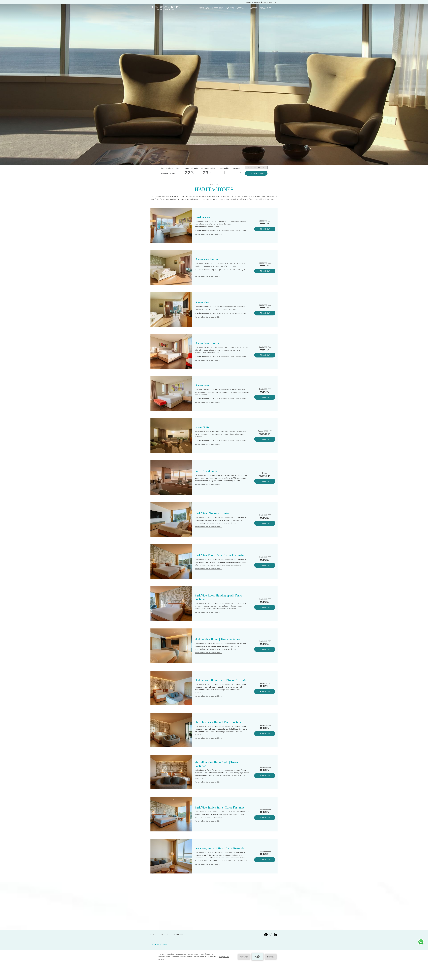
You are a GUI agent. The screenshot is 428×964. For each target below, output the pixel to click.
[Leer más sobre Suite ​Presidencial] (171, 477)
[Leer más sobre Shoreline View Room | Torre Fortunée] (171, 730)
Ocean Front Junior (207, 343)
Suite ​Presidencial (206, 471)
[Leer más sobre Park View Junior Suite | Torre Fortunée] (171, 814)
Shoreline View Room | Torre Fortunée (219, 722)
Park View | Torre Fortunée (212, 513)
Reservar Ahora (256, 173)
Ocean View (202, 302)
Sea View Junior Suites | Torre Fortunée (219, 848)
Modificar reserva (167, 174)
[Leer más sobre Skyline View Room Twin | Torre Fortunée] (171, 688)
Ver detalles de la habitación (208, 234)
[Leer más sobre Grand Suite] (171, 435)
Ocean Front (203, 385)
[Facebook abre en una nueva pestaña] (266, 934)
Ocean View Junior (206, 259)
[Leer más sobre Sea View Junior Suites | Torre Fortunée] (171, 856)
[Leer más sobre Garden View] (171, 225)
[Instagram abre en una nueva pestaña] (270, 934)
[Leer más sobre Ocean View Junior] (171, 267)
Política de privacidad (172, 935)
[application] (214, 957)
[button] (190, 171)
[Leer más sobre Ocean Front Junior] (171, 351)
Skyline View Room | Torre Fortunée (217, 639)
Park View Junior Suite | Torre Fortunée (220, 807)
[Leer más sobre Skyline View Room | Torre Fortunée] (171, 645)
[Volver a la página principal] (165, 8)
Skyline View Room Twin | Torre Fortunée (221, 680)
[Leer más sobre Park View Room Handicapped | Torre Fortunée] (171, 603)
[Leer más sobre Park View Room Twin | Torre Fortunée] (171, 561)
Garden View (203, 217)
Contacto (155, 935)
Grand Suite (202, 427)
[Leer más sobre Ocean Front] (171, 393)
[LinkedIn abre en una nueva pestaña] (275, 934)
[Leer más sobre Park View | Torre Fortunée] (171, 519)
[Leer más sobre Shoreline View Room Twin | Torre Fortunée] (171, 772)
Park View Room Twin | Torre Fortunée (219, 555)
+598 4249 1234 (268, 2)
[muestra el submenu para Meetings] (247, 8)
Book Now (265, 229)
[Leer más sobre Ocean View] (171, 309)
